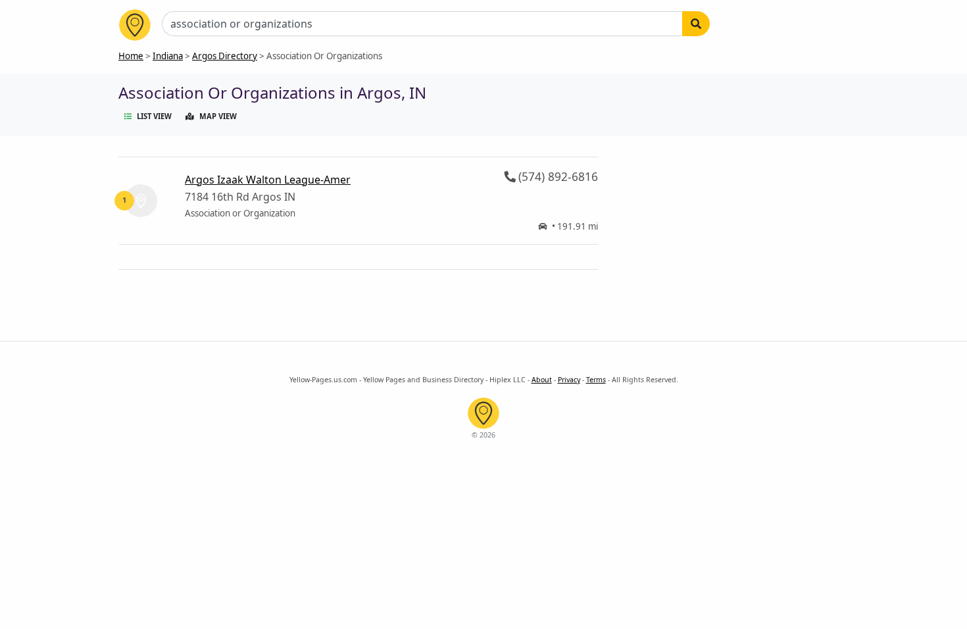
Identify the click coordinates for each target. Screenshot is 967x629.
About (542, 379)
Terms (596, 379)
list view (154, 116)
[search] (696, 23)
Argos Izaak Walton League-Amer (268, 179)
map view (218, 116)
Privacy (569, 379)
